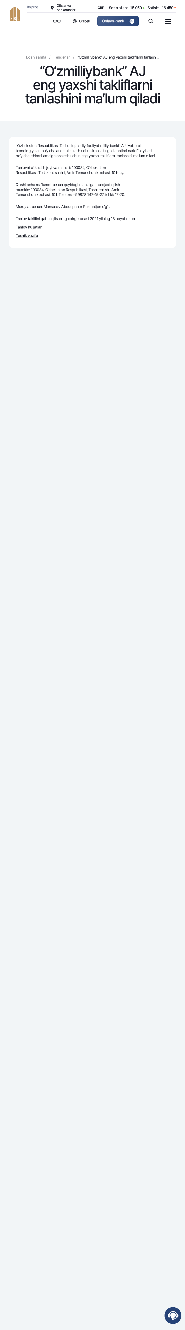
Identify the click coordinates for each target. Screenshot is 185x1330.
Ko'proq (32, 7)
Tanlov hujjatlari (29, 227)
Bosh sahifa (36, 57)
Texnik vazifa (27, 235)
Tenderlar (62, 57)
